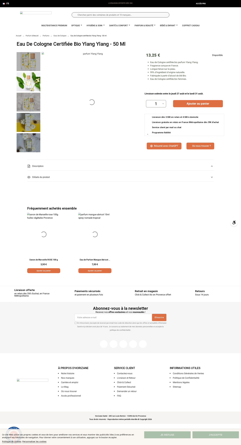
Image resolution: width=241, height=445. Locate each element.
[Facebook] (104, 344)
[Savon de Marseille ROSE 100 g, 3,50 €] (43, 243)
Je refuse (167, 434)
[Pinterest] (123, 344)
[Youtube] (133, 344)
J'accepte (215, 434)
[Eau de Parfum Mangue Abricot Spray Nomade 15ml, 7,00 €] (95, 243)
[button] (215, 15)
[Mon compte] (205, 15)
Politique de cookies (11, 441)
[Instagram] (113, 344)
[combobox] (120, 14)
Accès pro (201, 4)
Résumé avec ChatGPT (166, 146)
